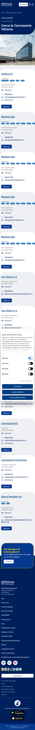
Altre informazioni (7, 611)
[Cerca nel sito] (30, 4)
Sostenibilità (5, 615)
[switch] (30, 363)
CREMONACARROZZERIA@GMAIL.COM (19, 404)
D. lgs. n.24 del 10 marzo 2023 (8, 681)
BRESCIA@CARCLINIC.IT (13, 328)
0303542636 (9, 438)
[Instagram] (15, 663)
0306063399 (9, 137)
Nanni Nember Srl (11, 496)
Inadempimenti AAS (7, 649)
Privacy (3, 683)
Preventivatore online (8, 628)
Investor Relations (7, 607)
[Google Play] (17, 713)
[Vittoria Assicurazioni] (6, 4)
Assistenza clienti (6, 636)
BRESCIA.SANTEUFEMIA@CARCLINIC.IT (19, 294)
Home (2, 12)
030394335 (8, 325)
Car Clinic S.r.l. (9, 276)
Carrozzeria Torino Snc (14, 460)
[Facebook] (3, 663)
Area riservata (23, 4)
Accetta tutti (17, 386)
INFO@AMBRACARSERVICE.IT (15, 97)
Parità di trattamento (8, 653)
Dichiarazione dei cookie (7, 686)
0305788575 (9, 291)
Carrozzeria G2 (9, 423)
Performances (5, 619)
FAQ (2, 598)
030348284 (8, 94)
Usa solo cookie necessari (17, 397)
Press (3, 624)
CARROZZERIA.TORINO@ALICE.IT (16, 477)
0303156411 (9, 517)
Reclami (3, 645)
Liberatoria (3, 694)
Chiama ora (6, 106)
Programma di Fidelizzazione (10, 641)
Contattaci (9, 561)
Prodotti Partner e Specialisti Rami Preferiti (15, 657)
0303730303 (9, 217)
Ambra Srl (7, 73)
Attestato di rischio (7, 632)
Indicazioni (7, 90)
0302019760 (9, 177)
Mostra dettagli (25, 381)
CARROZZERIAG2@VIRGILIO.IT (16, 440)
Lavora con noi (17, 676)
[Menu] (33, 4)
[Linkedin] (9, 663)
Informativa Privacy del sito (7, 689)
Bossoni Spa (8, 116)
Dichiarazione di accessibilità (8, 692)
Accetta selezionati (17, 392)
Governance (5, 603)
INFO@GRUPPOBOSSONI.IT (14, 140)
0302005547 (9, 257)
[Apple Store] (17, 718)
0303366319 (9, 474)
